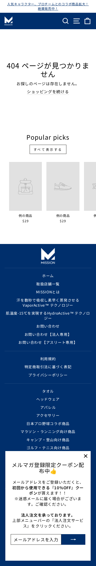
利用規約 (48, 358)
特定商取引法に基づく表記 (48, 366)
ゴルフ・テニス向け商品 (48, 447)
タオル (48, 391)
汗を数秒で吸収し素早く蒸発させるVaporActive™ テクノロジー (48, 302)
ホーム (48, 275)
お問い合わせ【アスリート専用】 (47, 342)
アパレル (48, 407)
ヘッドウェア (48, 399)
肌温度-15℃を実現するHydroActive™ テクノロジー (48, 315)
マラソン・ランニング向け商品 (48, 431)
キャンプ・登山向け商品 (48, 439)
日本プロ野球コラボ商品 (48, 423)
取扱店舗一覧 (48, 283)
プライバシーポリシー (47, 375)
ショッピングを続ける (48, 91)
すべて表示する (48, 149)
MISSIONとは (48, 291)
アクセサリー (47, 415)
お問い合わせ (48, 326)
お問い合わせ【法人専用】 (48, 334)
